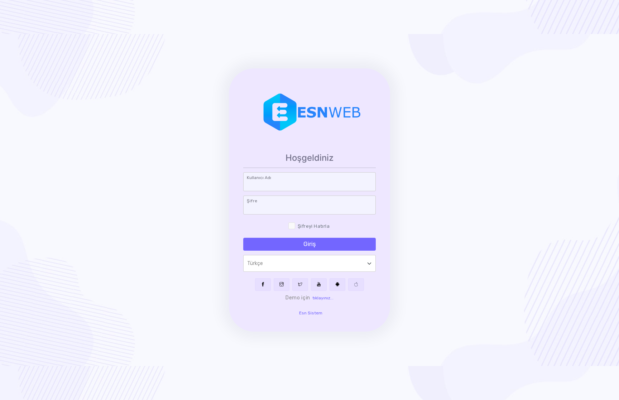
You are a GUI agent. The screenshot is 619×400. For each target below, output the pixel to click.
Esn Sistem (310, 312)
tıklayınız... (323, 297)
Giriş (309, 243)
